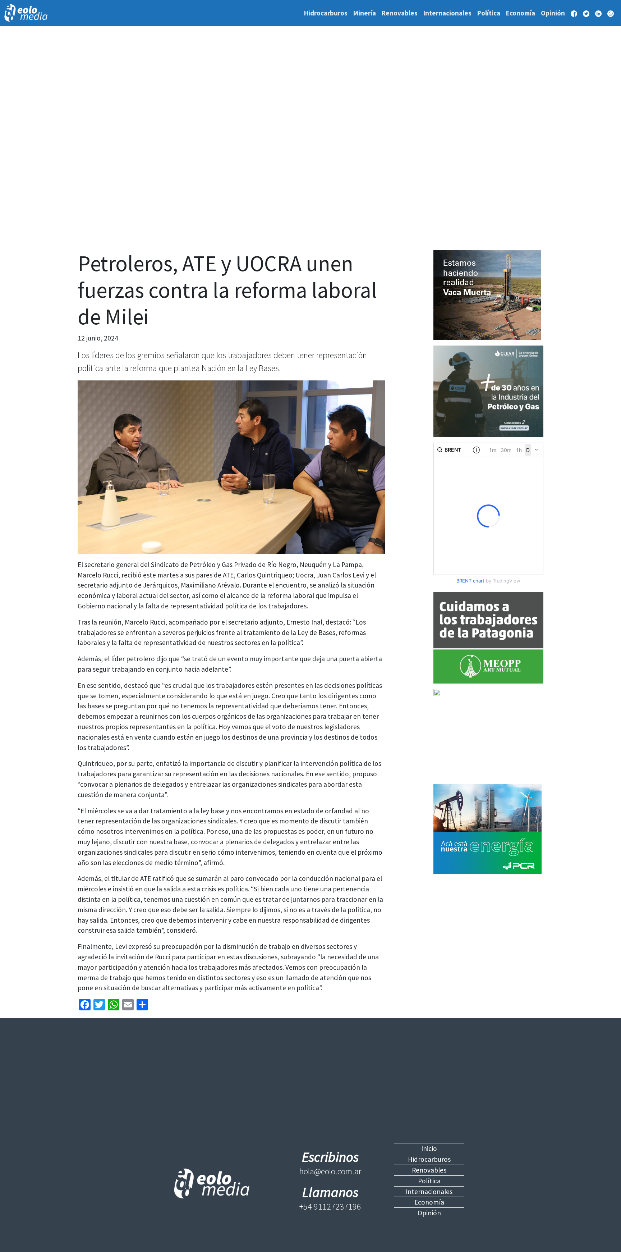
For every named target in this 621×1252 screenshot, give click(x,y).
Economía (520, 13)
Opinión (553, 13)
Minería (364, 13)
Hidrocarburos (326, 13)
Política (488, 13)
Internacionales (447, 13)
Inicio (429, 1148)
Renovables (400, 13)
